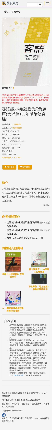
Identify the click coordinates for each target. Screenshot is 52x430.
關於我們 (5, 404)
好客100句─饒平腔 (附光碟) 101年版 (25, 238)
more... (47, 204)
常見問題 (15, 404)
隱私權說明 (36, 404)
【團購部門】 (18, 375)
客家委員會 (17, 128)
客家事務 (15, 12)
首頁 (6, 12)
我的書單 (26, 167)
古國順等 (17, 125)
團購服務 (25, 404)
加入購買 (10, 167)
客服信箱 (10, 407)
